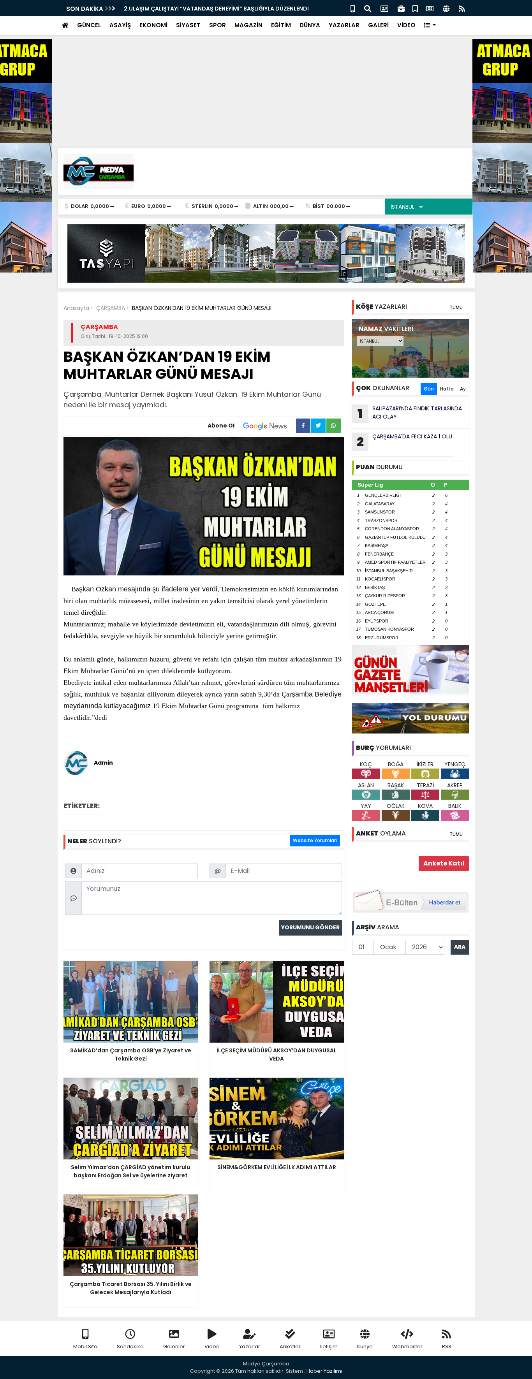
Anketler (290, 1346)
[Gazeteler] (429, 8)
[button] (430, 25)
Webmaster (407, 1346)
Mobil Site (85, 1346)
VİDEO (406, 25)
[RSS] (462, 8)
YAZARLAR (344, 25)
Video (212, 1346)
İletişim (329, 1346)
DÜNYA (309, 25)
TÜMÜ (456, 307)
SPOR (217, 25)
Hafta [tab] (447, 388)
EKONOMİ (153, 25)
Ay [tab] (463, 388)
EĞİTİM (281, 25)
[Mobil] (353, 8)
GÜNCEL (89, 25)
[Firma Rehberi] (401, 8)
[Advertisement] (233, 54)
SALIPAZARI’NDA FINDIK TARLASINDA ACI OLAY (410, 413)
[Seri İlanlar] (415, 8)
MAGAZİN (248, 25)
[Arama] (367, 8)
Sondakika (130, 1346)
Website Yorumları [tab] (315, 840)
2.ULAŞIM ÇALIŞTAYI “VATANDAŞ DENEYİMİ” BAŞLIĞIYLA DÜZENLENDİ (216, 8)
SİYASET (188, 25)
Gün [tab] (429, 388)
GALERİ (378, 25)
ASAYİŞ (120, 25)
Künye (365, 1346)
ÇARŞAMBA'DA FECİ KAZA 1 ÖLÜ (404, 441)
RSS (446, 1346)
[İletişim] (384, 8)
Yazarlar (249, 1346)
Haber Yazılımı (324, 1371)
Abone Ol (221, 425)
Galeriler (174, 1346)
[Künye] (446, 8)
